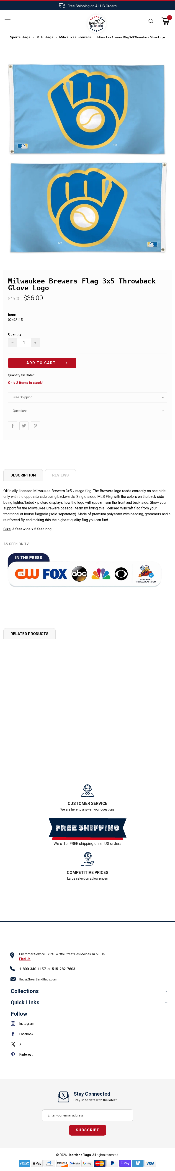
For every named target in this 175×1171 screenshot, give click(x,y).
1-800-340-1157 (32, 969)
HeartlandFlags (79, 1155)
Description (23, 475)
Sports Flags (20, 37)
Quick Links (25, 1002)
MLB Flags (44, 37)
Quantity (14, 334)
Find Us (25, 959)
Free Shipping (22, 397)
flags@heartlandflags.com (38, 979)
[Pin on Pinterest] (35, 426)
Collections (25, 991)
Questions (20, 411)
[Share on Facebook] (12, 426)
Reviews (60, 475)
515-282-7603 (63, 969)
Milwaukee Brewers (75, 37)
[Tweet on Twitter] (23, 426)
